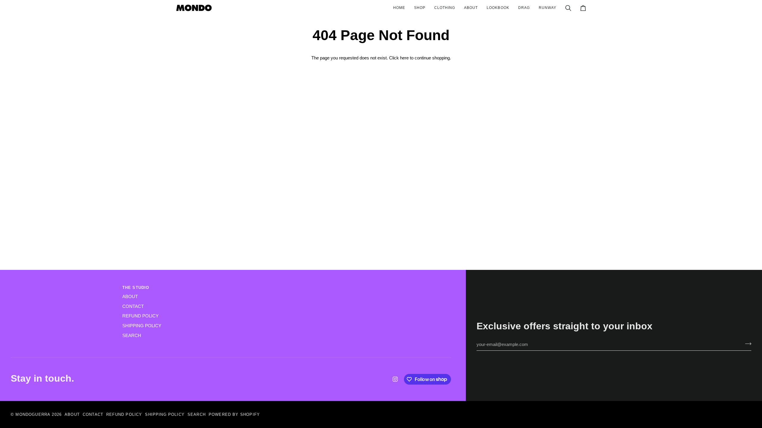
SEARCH (131, 335)
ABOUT (130, 296)
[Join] (746, 344)
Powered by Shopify (234, 414)
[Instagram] (395, 379)
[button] (420, 8)
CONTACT (133, 306)
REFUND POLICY (140, 316)
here (404, 58)
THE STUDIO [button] (135, 287)
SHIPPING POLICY (141, 325)
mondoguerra (32, 414)
